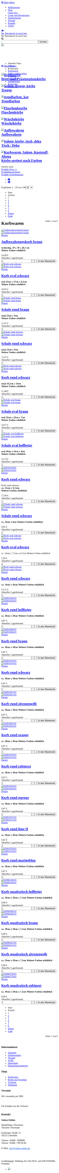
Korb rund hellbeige (16, 610)
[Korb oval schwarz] (11, 266)
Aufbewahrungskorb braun (21, 242)
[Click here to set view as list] (9, 182)
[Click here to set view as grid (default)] (9, 179)
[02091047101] (9, 695)
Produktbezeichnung (10, 172)
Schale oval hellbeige (16, 445)
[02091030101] (9, 601)
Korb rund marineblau (18, 860)
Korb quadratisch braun (19, 923)
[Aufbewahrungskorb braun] (15, 233)
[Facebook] (9, 1169)
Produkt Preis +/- (9, 169)
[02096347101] (9, 945)
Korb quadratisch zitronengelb (24, 954)
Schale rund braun (15, 309)
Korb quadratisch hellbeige (21, 892)
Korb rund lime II (14, 829)
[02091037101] (9, 820)
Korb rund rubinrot (16, 766)
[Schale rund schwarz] (12, 334)
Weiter (11, 213)
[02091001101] (8, 726)
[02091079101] (9, 757)
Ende (10, 216)
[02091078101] (9, 851)
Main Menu (9, 2)
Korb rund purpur (15, 798)
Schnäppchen (14, 81)
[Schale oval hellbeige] (12, 436)
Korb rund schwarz (15, 377)
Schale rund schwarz (16, 343)
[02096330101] (9, 882)
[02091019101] (9, 663)
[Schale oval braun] (10, 402)
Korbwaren (13, 71)
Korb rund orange (15, 735)
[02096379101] (9, 976)
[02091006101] (9, 632)
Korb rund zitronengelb (19, 704)
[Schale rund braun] (11, 300)
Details (4, 235)
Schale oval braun (14, 411)
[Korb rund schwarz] (11, 368)
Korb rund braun (14, 641)
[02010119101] (8, 470)
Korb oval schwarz (15, 276)
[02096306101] (9, 914)
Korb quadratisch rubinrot (21, 985)
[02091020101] (9, 789)
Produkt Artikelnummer (12, 174)
